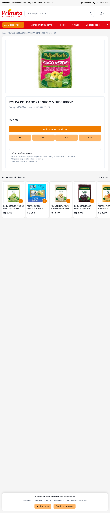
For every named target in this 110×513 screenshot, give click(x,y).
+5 (43, 137)
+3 (20, 137)
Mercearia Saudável (41, 24)
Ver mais (103, 177)
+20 (90, 137)
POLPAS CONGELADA (16, 33)
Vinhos (75, 24)
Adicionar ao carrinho (55, 129)
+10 (66, 137)
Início (4, 33)
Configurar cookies (64, 506)
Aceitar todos (43, 506)
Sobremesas (93, 24)
